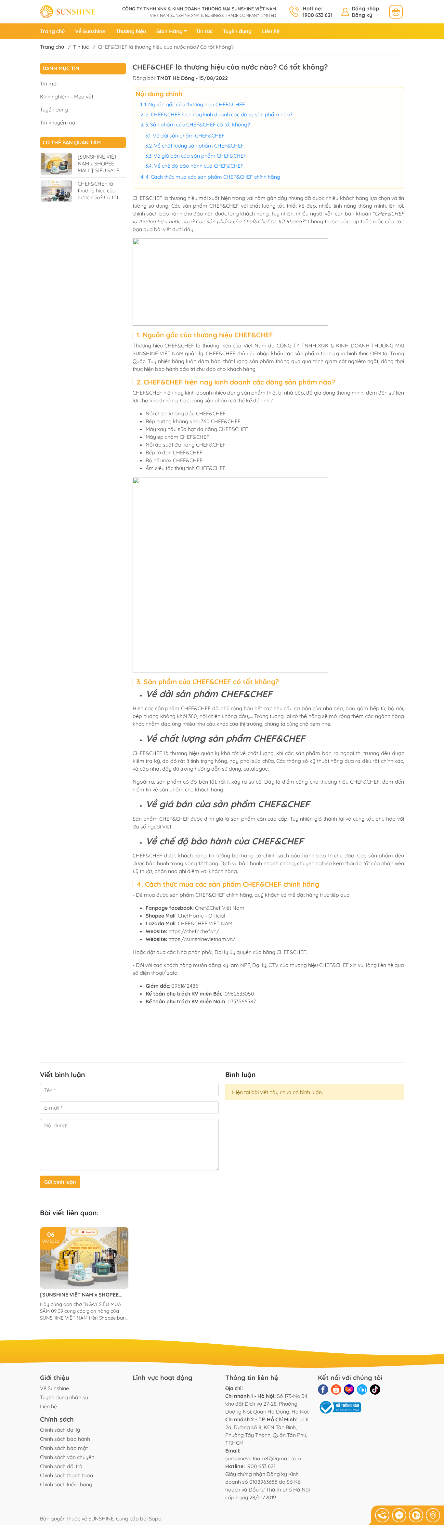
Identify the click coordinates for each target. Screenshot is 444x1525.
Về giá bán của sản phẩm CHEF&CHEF (200, 155)
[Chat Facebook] (399, 1515)
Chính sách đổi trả (61, 1466)
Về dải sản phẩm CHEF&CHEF (189, 135)
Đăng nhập (365, 8)
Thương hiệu (131, 31)
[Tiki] (362, 1389)
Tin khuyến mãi (58, 122)
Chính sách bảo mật (64, 1448)
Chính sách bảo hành (65, 1439)
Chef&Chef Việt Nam (219, 908)
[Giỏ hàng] (396, 12)
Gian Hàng (169, 31)
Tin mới (49, 83)
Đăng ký (362, 15)
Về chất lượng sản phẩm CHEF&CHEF (199, 145)
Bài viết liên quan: (69, 1212)
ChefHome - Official (201, 915)
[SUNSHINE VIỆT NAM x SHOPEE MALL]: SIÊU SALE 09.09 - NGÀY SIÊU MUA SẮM (99, 170)
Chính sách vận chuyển (67, 1457)
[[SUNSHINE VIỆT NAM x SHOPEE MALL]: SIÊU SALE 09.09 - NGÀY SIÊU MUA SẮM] (56, 164)
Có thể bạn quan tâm (72, 142)
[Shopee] (336, 1389)
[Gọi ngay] (382, 1515)
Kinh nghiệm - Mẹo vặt (66, 96)
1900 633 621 (260, 1466)
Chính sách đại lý (60, 1430)
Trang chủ (52, 31)
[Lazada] (349, 1389)
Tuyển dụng (237, 31)
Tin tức (204, 31)
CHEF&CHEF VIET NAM (205, 923)
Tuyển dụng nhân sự (64, 1397)
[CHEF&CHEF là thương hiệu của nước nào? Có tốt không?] (56, 191)
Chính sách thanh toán (66, 1475)
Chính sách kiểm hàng (66, 1484)
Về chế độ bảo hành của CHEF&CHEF (198, 166)
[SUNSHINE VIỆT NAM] (67, 11)
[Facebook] (323, 1389)
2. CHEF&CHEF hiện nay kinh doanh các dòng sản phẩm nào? (219, 114)
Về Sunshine (90, 31)
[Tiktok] (375, 1389)
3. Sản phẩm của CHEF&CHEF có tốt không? (197, 124)
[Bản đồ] (433, 1515)
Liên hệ (271, 31)
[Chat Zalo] (416, 1515)
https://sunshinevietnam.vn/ (201, 939)
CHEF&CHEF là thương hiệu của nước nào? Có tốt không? (98, 193)
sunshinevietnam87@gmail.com (263, 1458)
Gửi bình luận (60, 1182)
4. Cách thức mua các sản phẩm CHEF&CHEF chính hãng (213, 177)
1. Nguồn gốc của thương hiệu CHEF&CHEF (194, 104)
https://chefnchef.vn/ (193, 931)
